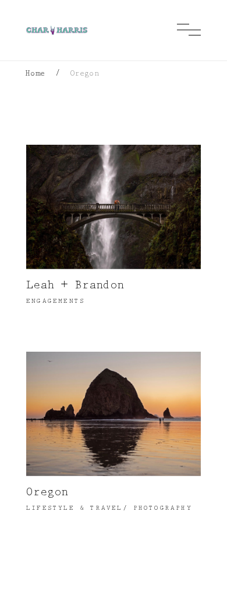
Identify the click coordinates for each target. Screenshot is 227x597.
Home (35, 74)
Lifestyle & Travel (74, 509)
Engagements (55, 302)
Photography (162, 509)
